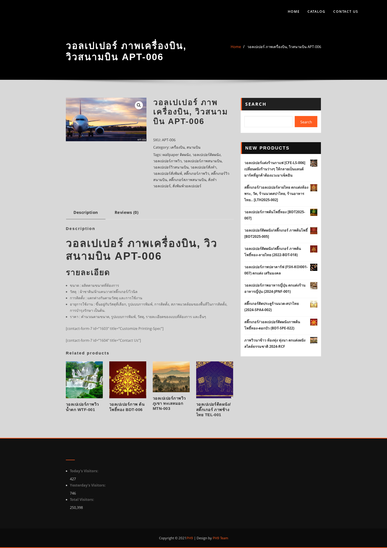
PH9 (190, 538)
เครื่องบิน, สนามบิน (185, 147)
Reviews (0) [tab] (126, 212)
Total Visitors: (82, 499)
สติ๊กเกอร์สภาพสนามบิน (187, 179)
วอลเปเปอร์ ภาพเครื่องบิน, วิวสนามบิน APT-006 (284, 46)
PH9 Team (220, 538)
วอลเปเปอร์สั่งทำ (203, 167)
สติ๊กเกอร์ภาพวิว (196, 173)
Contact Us (345, 11)
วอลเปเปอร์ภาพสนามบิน (202, 160)
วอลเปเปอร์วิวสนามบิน (171, 167)
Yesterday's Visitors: (88, 485)
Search (256, 104)
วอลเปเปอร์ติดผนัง (206, 154)
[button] (139, 105)
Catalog (316, 11)
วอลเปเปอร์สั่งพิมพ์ (167, 173)
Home (294, 11)
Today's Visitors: (84, 470)
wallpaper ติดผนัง (176, 154)
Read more (67, 408)
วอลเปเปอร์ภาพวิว (167, 160)
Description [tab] (85, 212)
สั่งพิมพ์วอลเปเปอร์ (186, 185)
